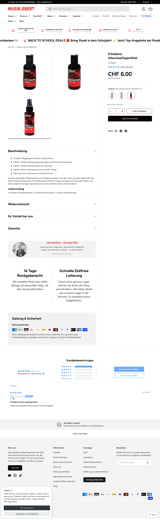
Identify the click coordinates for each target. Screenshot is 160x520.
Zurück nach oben (80, 434)
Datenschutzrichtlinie (92, 462)
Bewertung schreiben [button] (129, 369)
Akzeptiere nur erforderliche (27, 514)
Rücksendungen (119, 16)
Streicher (63, 16)
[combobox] (87, 9)
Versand (95, 16)
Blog (22, 21)
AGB (85, 452)
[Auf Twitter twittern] (115, 131)
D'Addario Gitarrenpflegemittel (27, 47)
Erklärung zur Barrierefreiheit (95, 471)
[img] (15, 392)
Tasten (11, 16)
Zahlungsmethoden (61, 471)
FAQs (55, 486)
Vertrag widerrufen (94, 479)
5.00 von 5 (35, 371)
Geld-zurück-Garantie (62, 462)
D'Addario (112, 63)
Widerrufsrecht (89, 467)
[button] (150, 9)
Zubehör (76, 16)
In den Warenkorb (139, 111)
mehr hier (15, 468)
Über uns (133, 16)
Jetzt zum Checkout (130, 119)
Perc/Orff (37, 16)
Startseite (11, 47)
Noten (10, 21)
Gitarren (23, 16)
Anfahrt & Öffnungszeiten (64, 481)
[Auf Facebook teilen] (120, 131)
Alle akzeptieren (26, 508)
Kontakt (105, 16)
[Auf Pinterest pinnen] (125, 131)
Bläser (50, 16)
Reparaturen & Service (62, 476)
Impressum (88, 457)
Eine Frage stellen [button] (129, 375)
